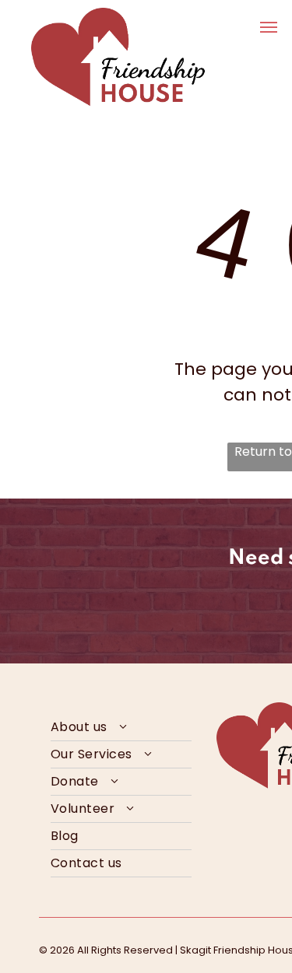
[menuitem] (121, 727)
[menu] (268, 27)
